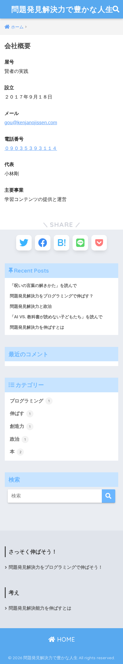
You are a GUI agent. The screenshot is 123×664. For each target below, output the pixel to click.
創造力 (20, 426)
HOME (65, 639)
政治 (18, 439)
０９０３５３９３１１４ (30, 148)
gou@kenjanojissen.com (30, 122)
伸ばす (20, 413)
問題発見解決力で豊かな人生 (62, 9)
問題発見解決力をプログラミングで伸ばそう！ (56, 567)
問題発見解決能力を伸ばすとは (40, 608)
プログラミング (30, 400)
